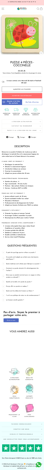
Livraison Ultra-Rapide (22, 121)
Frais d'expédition (16, 73)
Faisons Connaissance (21, 424)
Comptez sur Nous (21, 429)
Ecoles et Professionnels (21, 434)
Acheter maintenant (22, 95)
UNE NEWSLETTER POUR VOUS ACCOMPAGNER (21, 439)
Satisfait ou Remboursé (22, 126)
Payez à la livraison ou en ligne (22, 130)
